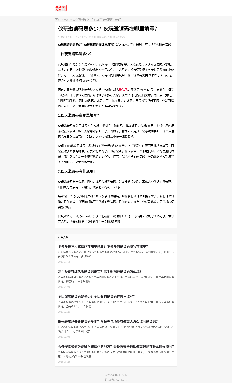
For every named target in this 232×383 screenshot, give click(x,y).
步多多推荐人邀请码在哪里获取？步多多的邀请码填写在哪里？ (103, 247)
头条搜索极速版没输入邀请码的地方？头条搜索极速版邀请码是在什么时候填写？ (116, 347)
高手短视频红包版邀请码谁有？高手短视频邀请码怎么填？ (100, 272)
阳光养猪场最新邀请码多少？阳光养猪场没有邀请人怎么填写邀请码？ (108, 322)
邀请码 (123, 89)
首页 (57, 19)
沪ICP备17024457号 (116, 379)
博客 (65, 19)
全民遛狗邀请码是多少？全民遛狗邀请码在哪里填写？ (97, 297)
